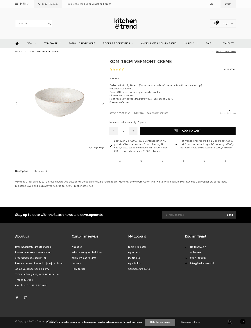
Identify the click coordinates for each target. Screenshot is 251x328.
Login (228, 3)
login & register (137, 247)
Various (190, 43)
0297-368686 (50, 4)
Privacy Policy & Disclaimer (87, 252)
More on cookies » (190, 322)
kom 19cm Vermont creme (44, 51)
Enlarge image (97, 148)
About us (77, 247)
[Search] (49, 23)
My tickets (134, 258)
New (30, 43)
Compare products (139, 269)
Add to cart (191, 130)
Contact (228, 43)
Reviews (41, 171)
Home (17, 43)
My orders (134, 252)
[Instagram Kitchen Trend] (25, 298)
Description (21, 171)
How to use (78, 269)
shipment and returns (84, 258)
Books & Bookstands (116, 43)
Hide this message (160, 322)
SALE (208, 43)
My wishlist (134, 263)
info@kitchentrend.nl (202, 263)
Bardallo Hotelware (82, 43)
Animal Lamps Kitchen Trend (159, 43)
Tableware (51, 43)
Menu (23, 3)
